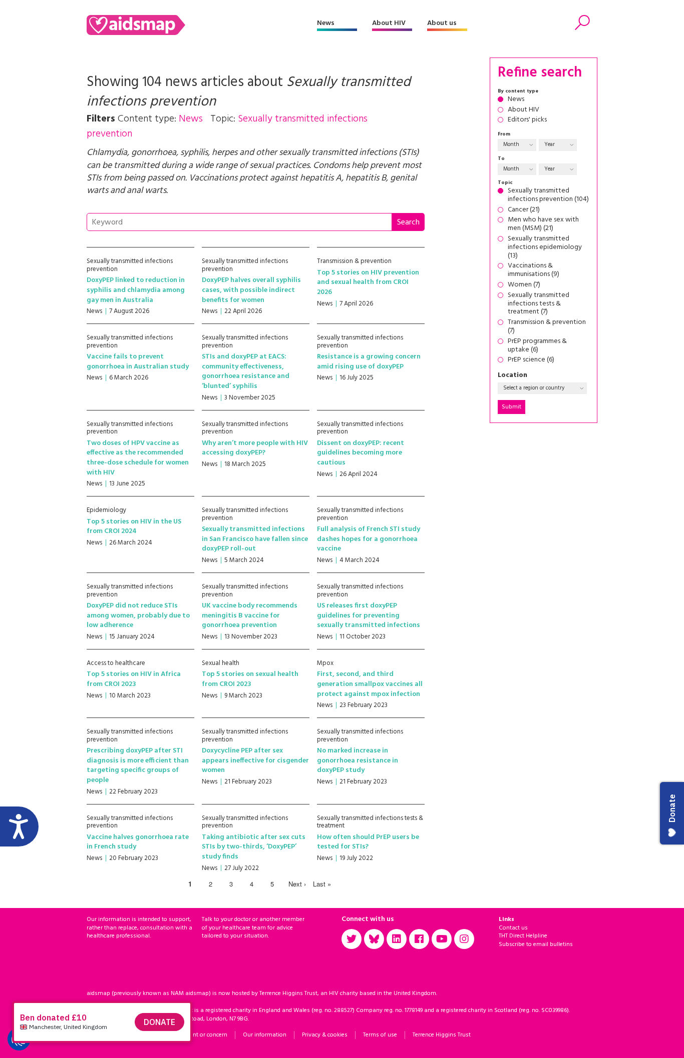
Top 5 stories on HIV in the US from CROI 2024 (134, 527)
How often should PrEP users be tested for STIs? (368, 842)
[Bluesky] (374, 939)
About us (442, 23)
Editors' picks (527, 120)
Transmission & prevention (354, 261)
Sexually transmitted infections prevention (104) (548, 195)
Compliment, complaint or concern (181, 1035)
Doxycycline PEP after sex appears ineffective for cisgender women (255, 760)
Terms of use (380, 1035)
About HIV (389, 23)
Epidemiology (106, 510)
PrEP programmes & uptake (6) (537, 346)
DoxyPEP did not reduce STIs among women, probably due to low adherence (138, 615)
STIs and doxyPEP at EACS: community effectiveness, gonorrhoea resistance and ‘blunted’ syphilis (245, 371)
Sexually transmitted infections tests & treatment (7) (538, 304)
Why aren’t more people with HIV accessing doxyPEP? (255, 448)
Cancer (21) (524, 210)
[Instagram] (464, 939)
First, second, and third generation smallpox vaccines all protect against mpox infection (370, 684)
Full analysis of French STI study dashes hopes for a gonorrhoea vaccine (368, 539)
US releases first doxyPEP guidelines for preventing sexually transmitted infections (368, 615)
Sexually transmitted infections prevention (130, 265)
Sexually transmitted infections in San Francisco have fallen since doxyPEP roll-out (255, 539)
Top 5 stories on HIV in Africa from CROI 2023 (134, 679)
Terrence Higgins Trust (442, 1035)
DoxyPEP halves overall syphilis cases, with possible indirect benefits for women (251, 290)
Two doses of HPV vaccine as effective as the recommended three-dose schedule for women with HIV (138, 458)
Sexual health (220, 663)
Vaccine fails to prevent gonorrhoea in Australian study (138, 361)
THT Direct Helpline (523, 936)
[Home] (202, 25)
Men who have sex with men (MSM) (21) (543, 224)
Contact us (513, 928)
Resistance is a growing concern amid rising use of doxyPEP (369, 361)
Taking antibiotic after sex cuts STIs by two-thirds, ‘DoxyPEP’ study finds (253, 847)
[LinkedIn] (397, 939)
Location (512, 376)
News (325, 23)
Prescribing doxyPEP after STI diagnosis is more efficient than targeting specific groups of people (138, 765)
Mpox (325, 663)
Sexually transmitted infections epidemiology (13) (545, 247)
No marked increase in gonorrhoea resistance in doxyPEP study (357, 760)
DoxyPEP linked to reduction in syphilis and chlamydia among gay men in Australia (136, 290)
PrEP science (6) (531, 360)
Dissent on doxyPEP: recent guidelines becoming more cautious (360, 453)
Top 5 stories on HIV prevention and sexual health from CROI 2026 (368, 282)
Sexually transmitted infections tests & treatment (370, 822)
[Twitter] (351, 939)
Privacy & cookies (325, 1035)
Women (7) (524, 285)
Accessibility (103, 1035)
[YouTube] (442, 939)
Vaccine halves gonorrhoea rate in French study (138, 842)
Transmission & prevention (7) (547, 327)
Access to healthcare (116, 663)
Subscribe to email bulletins (536, 945)
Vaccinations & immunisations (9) (533, 270)
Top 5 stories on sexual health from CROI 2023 (250, 679)
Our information (264, 1035)
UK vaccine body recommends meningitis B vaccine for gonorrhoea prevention (249, 615)
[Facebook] (419, 939)
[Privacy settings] (19, 1039)
